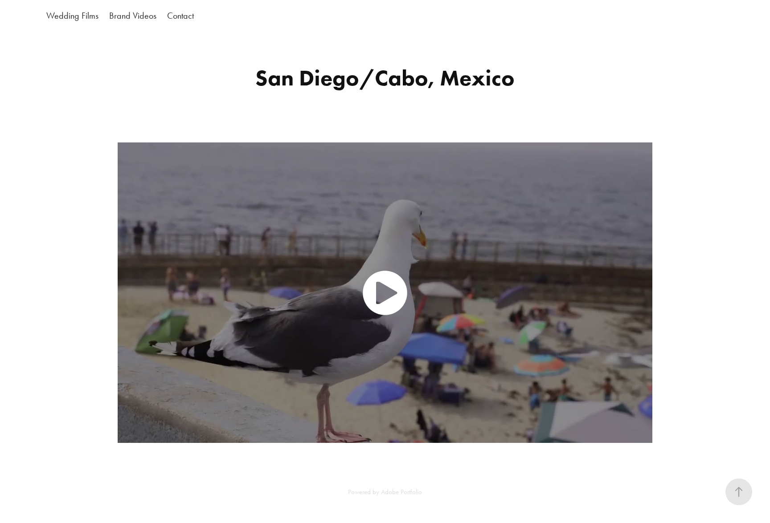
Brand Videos (132, 15)
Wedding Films (72, 15)
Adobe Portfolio (401, 492)
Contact (180, 15)
